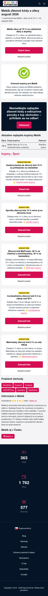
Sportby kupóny (32, 222)
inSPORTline (8, 390)
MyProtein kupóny (33, 268)
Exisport (18, 385)
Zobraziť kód (24, 229)
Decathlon (7, 385)
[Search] (39, 3)
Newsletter (24, 569)
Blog (24, 536)
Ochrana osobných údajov (24, 552)
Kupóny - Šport (10, 153)
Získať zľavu (24, 50)
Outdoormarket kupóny (25, 182)
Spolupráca (24, 558)
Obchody (24, 541)
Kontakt (24, 574)
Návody (24, 547)
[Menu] (44, 3)
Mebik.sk (33, 400)
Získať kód (24, 189)
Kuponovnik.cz (25, 528)
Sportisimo (33, 390)
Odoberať (24, 125)
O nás (24, 563)
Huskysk (28, 385)
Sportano (21, 390)
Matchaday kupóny (29, 356)
